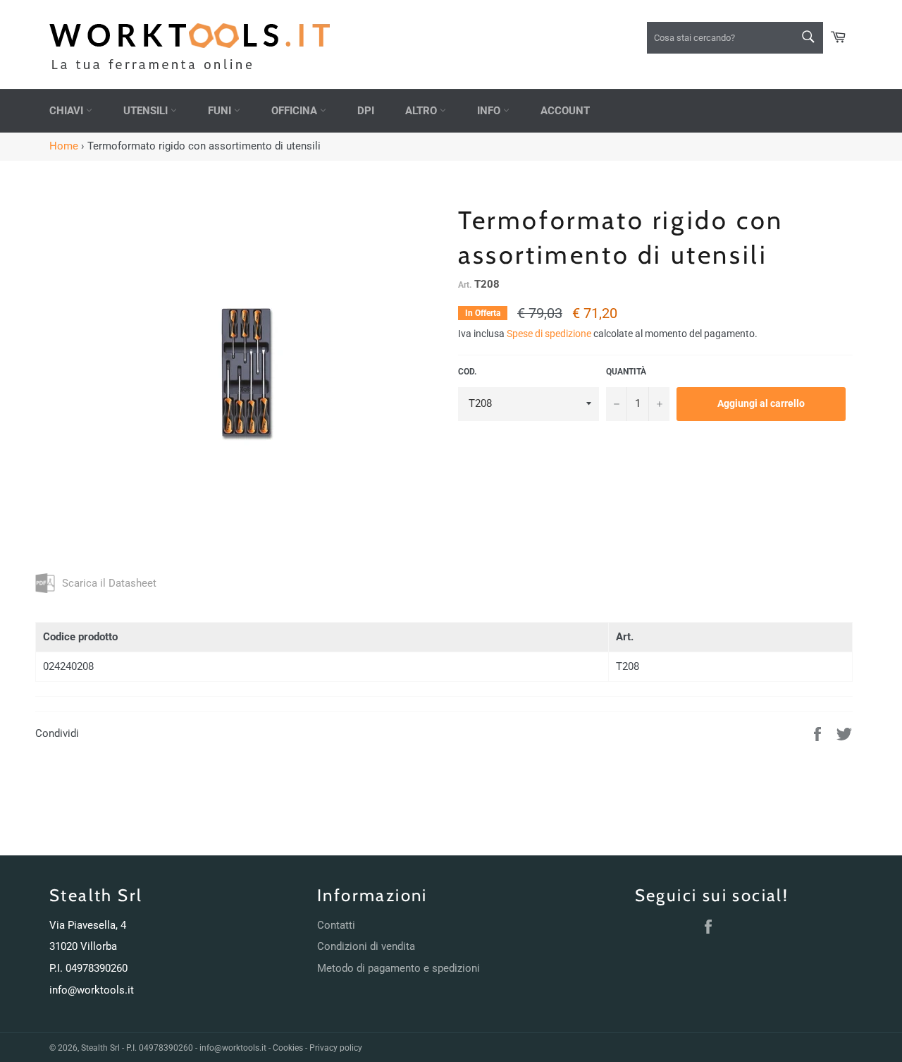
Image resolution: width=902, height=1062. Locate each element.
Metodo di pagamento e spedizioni (398, 968)
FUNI (221, 110)
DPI (365, 110)
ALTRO (422, 110)
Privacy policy (335, 1048)
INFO (490, 110)
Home (63, 146)
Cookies (288, 1048)
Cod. (467, 372)
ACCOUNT (565, 110)
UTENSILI (147, 110)
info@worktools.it (91, 990)
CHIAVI (67, 110)
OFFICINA (295, 110)
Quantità (626, 372)
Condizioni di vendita (366, 946)
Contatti (336, 925)
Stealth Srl (100, 1048)
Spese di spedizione (549, 333)
